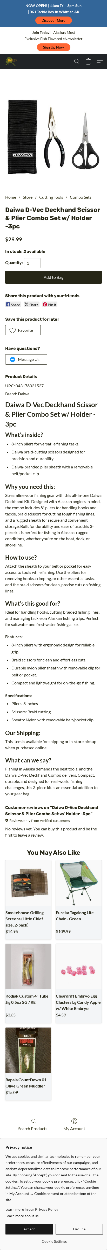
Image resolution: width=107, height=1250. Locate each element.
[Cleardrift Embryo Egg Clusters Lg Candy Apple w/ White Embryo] (79, 966)
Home (10, 197)
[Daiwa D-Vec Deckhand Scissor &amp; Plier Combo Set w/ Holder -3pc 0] (53, 138)
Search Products (32, 1128)
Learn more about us (21, 1216)
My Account (74, 1128)
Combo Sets (80, 197)
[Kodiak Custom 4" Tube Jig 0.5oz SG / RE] (28, 966)
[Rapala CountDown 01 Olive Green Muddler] (28, 1050)
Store (27, 197)
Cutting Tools (51, 197)
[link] (54, 1239)
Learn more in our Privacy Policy (31, 1209)
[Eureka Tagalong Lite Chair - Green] (79, 883)
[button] (53, 20)
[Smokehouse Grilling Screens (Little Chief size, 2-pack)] (28, 883)
